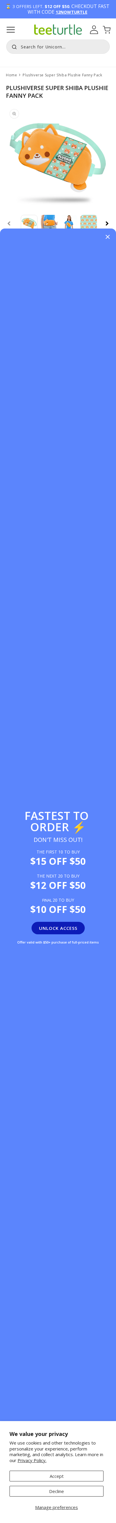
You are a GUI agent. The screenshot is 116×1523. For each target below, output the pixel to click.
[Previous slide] (9, 223)
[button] (10, 29)
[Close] (107, 237)
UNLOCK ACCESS (58, 928)
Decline (56, 1491)
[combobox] (58, 47)
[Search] (12, 46)
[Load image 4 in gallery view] (88, 223)
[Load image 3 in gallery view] (68, 223)
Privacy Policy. (32, 1460)
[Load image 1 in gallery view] (29, 223)
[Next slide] (107, 223)
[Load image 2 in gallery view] (48, 223)
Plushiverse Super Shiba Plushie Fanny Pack (62, 75)
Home (11, 75)
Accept (57, 1476)
